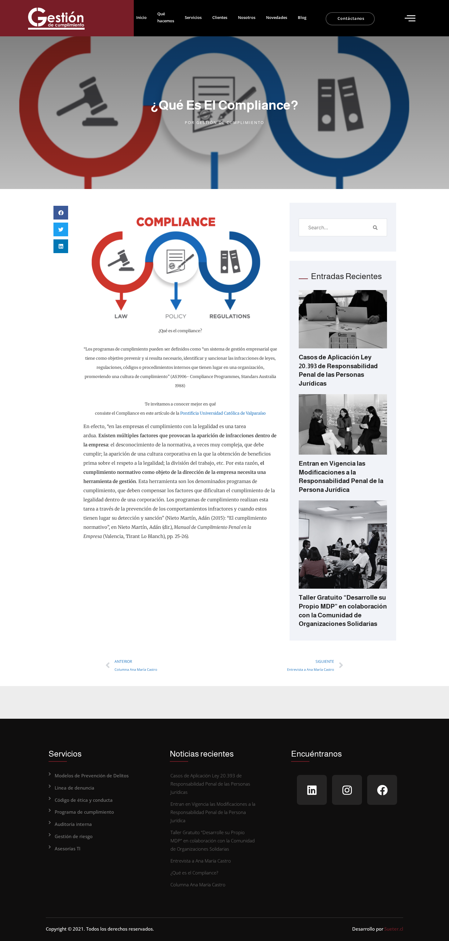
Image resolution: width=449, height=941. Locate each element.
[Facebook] (382, 790)
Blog (302, 17)
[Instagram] (347, 790)
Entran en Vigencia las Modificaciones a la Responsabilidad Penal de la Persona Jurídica (212, 812)
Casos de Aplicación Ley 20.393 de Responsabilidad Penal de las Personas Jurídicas (210, 783)
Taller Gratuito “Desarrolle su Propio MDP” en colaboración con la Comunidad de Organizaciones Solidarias (212, 840)
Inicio (141, 17)
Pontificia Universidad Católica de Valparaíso (223, 413)
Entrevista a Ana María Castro (200, 861)
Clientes (219, 17)
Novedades (276, 17)
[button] (410, 18)
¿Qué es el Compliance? (194, 873)
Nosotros (246, 17)
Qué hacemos (165, 17)
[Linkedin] (312, 790)
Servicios (193, 17)
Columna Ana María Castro (197, 884)
